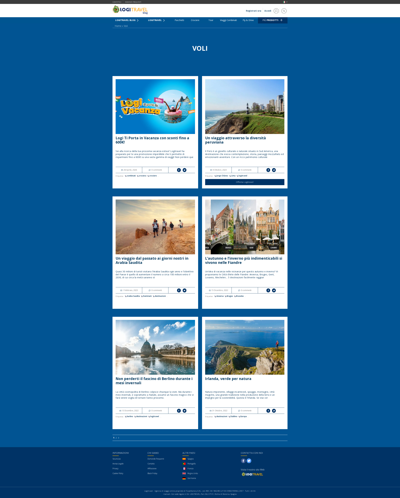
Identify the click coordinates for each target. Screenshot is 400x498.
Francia (190, 468)
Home (118, 25)
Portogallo (192, 463)
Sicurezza (116, 458)
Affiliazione (152, 468)
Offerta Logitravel (244, 182)
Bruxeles (240, 296)
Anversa (220, 296)
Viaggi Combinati (228, 20)
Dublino (233, 416)
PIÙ (270, 20)
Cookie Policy (117, 473)
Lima (233, 175)
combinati (131, 175)
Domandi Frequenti (133, 2)
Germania (192, 478)
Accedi (268, 10)
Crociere (195, 20)
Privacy (115, 468)
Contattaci (116, 2)
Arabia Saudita (133, 296)
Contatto (151, 463)
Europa (243, 416)
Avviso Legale (118, 463)
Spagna (191, 458)
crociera (142, 175)
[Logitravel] (252, 474)
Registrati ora (253, 10)
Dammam (147, 296)
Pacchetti (179, 20)
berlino (130, 416)
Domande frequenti (156, 458)
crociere (153, 175)
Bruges (230, 296)
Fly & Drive (248, 20)
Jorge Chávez (222, 175)
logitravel (243, 175)
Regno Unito (193, 473)
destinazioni (160, 296)
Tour (210, 20)
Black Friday (152, 473)
